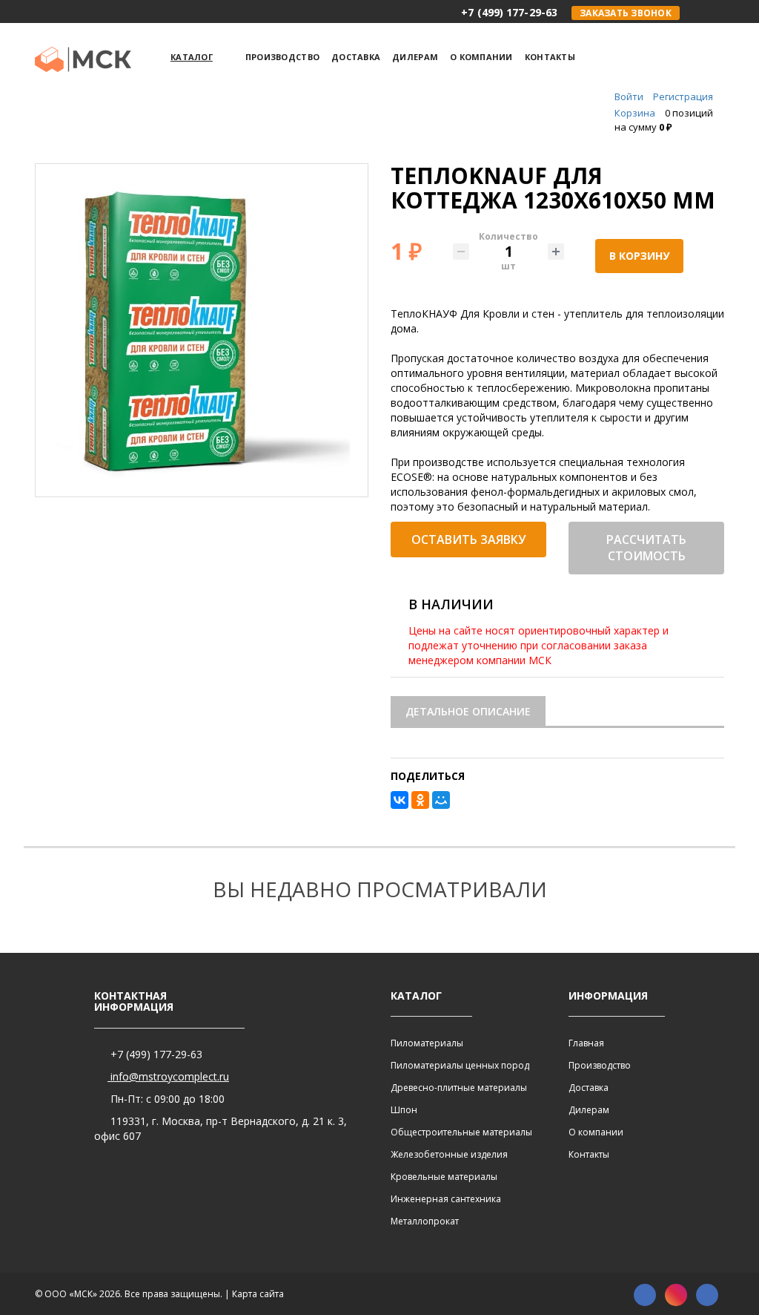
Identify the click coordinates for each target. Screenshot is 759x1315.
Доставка (589, 1087)
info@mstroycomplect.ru (168, 1076)
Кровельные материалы (444, 1176)
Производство (600, 1065)
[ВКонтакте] (399, 800)
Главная (586, 1043)
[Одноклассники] (420, 800)
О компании (596, 1132)
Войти (628, 96)
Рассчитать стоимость (646, 548)
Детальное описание (468, 711)
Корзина (634, 112)
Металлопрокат (425, 1221)
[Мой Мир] (441, 800)
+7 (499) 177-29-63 (154, 1054)
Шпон (404, 1110)
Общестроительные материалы (461, 1132)
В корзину (639, 256)
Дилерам (589, 1110)
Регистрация (683, 96)
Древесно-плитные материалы (459, 1087)
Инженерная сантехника (446, 1199)
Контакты (589, 1154)
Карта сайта (258, 1294)
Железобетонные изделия (449, 1154)
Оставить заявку (468, 539)
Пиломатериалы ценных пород (460, 1065)
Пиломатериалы (427, 1043)
